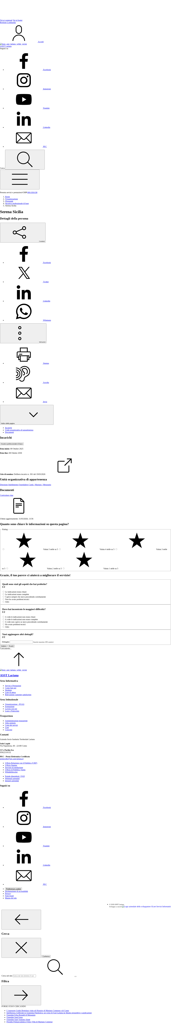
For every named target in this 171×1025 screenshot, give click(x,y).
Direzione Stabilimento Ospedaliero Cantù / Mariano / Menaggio (25, 485)
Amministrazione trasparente (16, 721)
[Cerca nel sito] (25, 160)
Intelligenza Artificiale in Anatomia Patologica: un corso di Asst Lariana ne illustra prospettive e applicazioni (49, 1013)
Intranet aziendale (12, 781)
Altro (7, 602)
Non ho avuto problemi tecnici (17, 599)
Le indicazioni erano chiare (16, 592)
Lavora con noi (11, 709)
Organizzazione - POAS (14, 704)
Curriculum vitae (6, 495)
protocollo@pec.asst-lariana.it (11, 759)
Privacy (8, 893)
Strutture (8, 690)
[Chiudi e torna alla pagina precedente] (21, 948)
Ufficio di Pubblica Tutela (15, 770)
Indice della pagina (8, 423)
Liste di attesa (10, 692)
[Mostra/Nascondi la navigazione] (20, 179)
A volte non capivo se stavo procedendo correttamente (26, 622)
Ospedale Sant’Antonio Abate (18, 1020)
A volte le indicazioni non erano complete (21, 619)
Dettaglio (5, 642)
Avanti (11, 646)
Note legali (9, 896)
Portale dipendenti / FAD (15, 776)
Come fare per (10, 688)
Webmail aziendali (12, 778)
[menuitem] (28, 263)
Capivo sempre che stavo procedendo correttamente (25, 597)
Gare (7, 727)
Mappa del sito (11, 898)
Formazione (9, 706)
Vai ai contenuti (6, 20)
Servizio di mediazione (14, 767)
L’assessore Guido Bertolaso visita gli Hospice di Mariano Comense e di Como (38, 1011)
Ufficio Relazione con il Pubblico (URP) (21, 763)
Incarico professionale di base (12, 444)
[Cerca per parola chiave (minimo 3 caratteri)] (21, 920)
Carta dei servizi (11, 725)
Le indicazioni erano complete (17, 594)
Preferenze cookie (13, 889)
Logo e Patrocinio (12, 711)
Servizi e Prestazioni (13, 686)
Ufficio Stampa (11, 765)
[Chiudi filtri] (21, 995)
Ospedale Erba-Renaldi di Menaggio (21, 1015)
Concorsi (8, 730)
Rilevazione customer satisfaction (18, 695)
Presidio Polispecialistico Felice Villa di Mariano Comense (30, 1022)
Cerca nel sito (7, 976)
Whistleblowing (11, 772)
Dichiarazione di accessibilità (16, 891)
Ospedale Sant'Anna (15, 1017)
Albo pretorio (10, 723)
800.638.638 (32, 192)
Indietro (3, 646)
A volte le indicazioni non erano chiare (20, 617)
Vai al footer (17, 20)
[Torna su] (19, 668)
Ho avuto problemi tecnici (15, 624)
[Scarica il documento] (64, 474)
